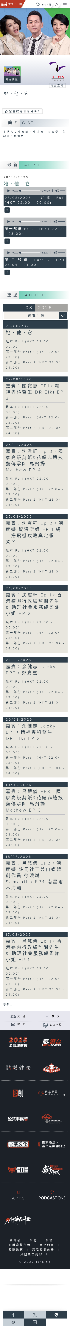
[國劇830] (18, 1093)
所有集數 (12, 79)
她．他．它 (17, 184)
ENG (44, 4)
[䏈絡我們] (13, 1024)
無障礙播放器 (44, 1249)
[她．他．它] (7, 210)
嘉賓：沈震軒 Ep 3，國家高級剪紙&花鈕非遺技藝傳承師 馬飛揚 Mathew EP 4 (35, 461)
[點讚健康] (18, 1068)
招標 (50, 1240)
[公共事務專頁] (18, 1119)
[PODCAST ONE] (51, 1195)
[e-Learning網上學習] (51, 1093)
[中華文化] (18, 1144)
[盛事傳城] (51, 1169)
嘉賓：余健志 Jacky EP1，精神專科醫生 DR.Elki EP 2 (31, 732)
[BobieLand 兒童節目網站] (51, 1068)
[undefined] (37, 4)
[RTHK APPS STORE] (18, 1195)
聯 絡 (21, 1024)
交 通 (21, 1016)
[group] (56, 190)
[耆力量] (18, 1169)
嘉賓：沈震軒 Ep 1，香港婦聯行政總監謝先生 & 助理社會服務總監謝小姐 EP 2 (34, 604)
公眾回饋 (56, 1024)
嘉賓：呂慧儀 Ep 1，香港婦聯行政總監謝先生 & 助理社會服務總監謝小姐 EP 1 (34, 950)
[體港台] (51, 1042)
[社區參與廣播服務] (51, 1119)
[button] (8, 190)
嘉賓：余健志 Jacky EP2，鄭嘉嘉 (31, 670)
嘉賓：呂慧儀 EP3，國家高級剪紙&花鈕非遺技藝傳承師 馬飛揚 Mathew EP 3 (35, 801)
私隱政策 (17, 1249)
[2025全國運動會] (18, 1042)
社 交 (56, 1016)
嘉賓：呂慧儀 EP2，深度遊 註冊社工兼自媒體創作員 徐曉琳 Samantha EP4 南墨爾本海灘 (35, 876)
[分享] (47, 1016)
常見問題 (48, 1245)
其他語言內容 (32, 1254)
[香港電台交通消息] (13, 1016)
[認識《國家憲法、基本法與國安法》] (51, 1144)
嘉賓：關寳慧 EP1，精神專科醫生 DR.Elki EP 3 (35, 392)
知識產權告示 (21, 1245)
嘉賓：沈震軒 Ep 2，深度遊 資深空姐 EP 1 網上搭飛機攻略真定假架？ (35, 533)
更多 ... (7, 1005)
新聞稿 (16, 1240)
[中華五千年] (18, 1220)
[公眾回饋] (46, 1024)
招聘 (34, 1240)
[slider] (30, 191)
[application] (34, 191)
